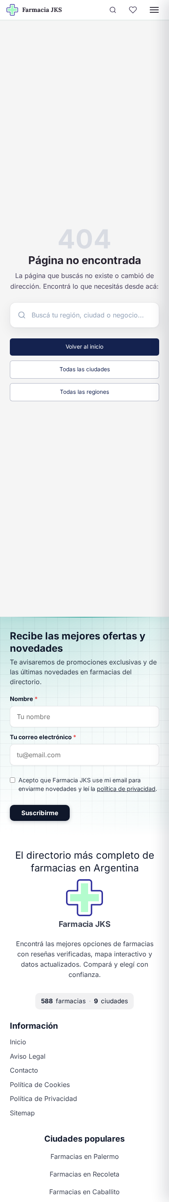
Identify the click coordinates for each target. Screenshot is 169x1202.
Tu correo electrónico (43, 736)
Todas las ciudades (84, 369)
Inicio (18, 1042)
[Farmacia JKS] (84, 897)
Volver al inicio (84, 346)
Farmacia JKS (85, 924)
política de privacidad (126, 788)
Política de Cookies (40, 1084)
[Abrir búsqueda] (113, 10)
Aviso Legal (28, 1056)
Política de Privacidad (43, 1098)
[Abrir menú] (154, 10)
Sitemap (22, 1113)
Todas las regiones (84, 391)
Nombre (24, 698)
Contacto (24, 1070)
